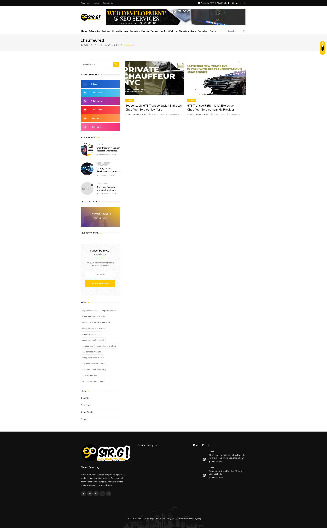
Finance (154, 31)
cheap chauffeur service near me (96, 322)
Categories (86, 405)
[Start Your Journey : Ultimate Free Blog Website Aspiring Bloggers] (87, 188)
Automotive (94, 31)
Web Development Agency (189, 518)
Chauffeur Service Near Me (93, 316)
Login (96, 3)
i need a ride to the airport (93, 340)
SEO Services (103, 183)
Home (84, 31)
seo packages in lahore (106, 346)
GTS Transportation (137, 114)
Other (211, 452)
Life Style (172, 31)
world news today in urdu (92, 381)
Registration (108, 3)
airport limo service (90, 310)
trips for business (89, 375)
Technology (202, 31)
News (193, 31)
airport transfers (109, 310)
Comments (174, 114)
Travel (213, 31)
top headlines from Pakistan (94, 363)
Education (135, 31)
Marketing (184, 31)
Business (106, 31)
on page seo (87, 346)
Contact (84, 419)
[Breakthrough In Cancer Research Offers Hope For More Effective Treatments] (87, 149)
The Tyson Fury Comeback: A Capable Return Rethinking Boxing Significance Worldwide (227, 458)
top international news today (94, 369)
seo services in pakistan (92, 352)
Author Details (87, 412)
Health (163, 31)
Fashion (145, 31)
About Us (85, 3)
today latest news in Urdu (93, 358)
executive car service (91, 334)
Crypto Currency (120, 31)
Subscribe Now (100, 283)
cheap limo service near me (94, 328)
